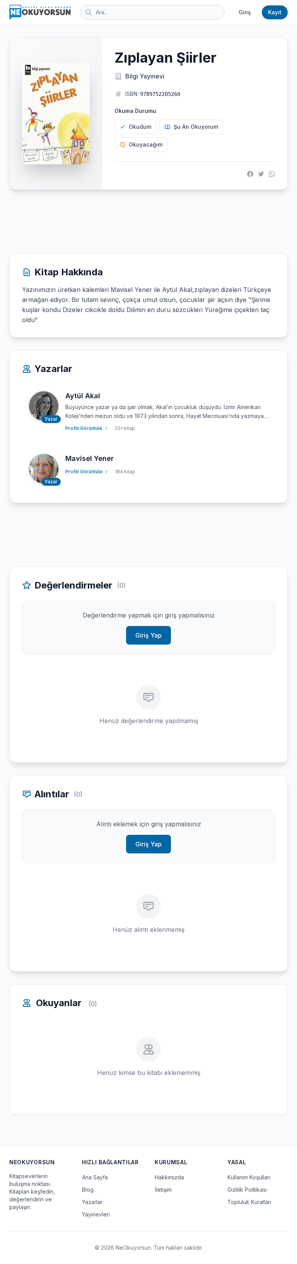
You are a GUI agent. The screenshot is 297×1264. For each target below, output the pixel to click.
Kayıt (275, 12)
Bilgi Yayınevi (144, 76)
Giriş (245, 12)
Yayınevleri (96, 1214)
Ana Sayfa (95, 1177)
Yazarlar (92, 1202)
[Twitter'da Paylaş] (261, 174)
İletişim (163, 1189)
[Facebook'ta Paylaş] (250, 174)
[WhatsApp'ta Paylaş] (272, 174)
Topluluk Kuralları (249, 1202)
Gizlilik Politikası (247, 1189)
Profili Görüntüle (83, 428)
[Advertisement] (148, 221)
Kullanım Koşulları (248, 1177)
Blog (88, 1189)
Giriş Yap (148, 635)
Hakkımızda (169, 1177)
